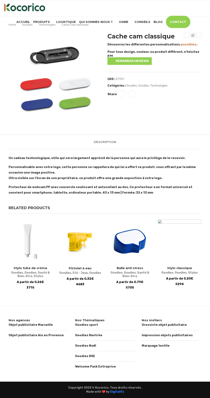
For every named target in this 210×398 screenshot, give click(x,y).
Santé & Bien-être (135, 274)
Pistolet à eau (80, 268)
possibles (188, 44)
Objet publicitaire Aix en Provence (36, 335)
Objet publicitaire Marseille (31, 325)
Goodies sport (86, 325)
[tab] (105, 142)
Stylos (38, 276)
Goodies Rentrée (88, 335)
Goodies (27, 24)
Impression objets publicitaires (167, 335)
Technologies (47, 24)
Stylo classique (179, 268)
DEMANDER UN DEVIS (132, 61)
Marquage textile (156, 345)
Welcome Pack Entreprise (95, 366)
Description (105, 142)
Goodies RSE (85, 356)
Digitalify (117, 391)
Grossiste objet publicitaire (164, 325)
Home (12, 24)
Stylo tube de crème (30, 268)
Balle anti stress (130, 268)
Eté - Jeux (80, 273)
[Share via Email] (131, 94)
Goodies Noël (85, 345)
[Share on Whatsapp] (121, 94)
